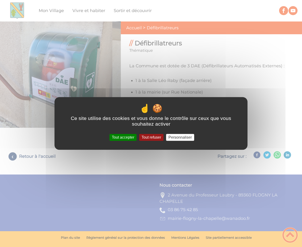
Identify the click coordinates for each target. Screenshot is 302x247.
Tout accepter (123, 137)
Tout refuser (151, 137)
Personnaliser (180, 137)
